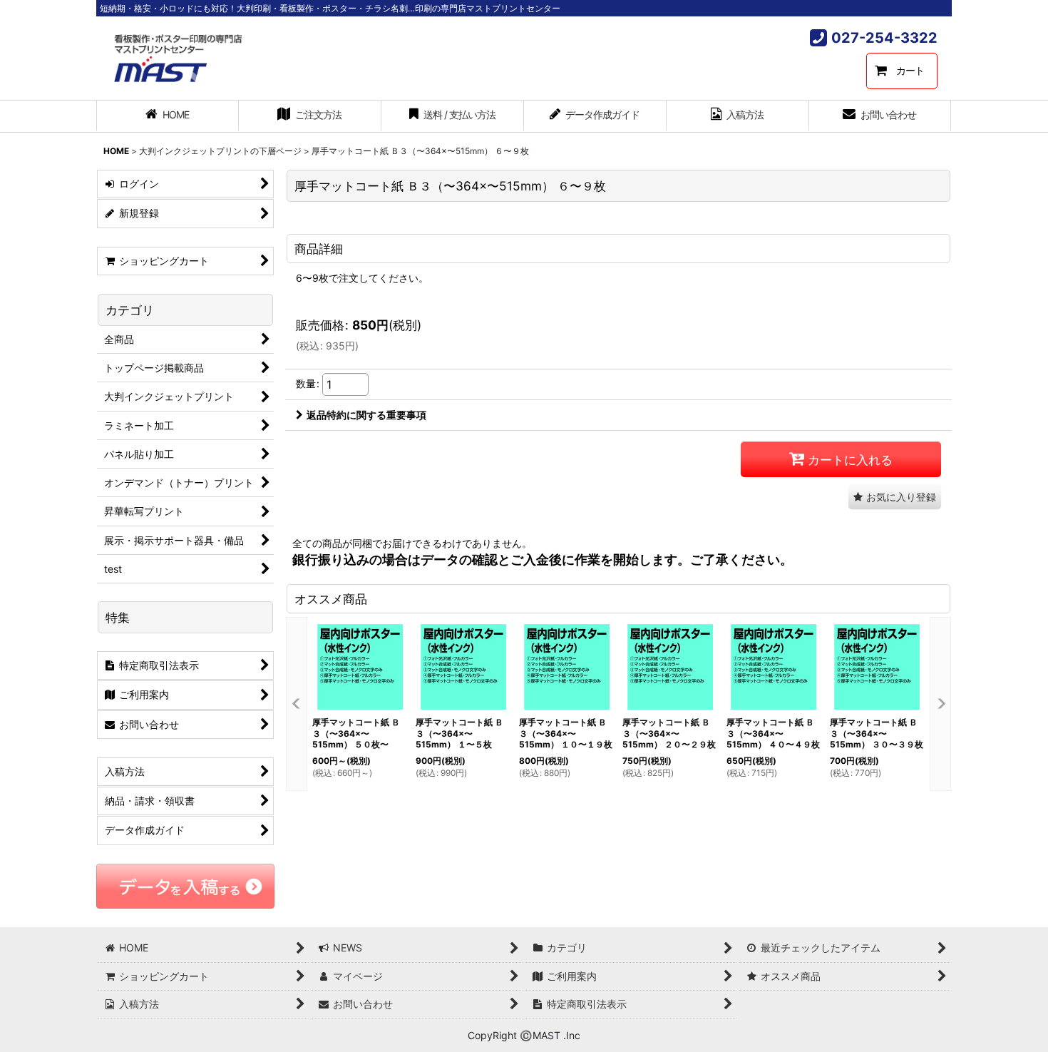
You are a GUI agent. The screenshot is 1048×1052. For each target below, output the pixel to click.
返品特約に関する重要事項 (366, 415)
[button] (894, 496)
